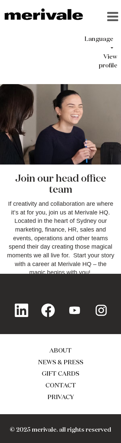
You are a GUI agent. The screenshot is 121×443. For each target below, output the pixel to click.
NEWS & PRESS (60, 363)
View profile (108, 61)
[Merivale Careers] (43, 14)
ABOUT (60, 351)
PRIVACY (60, 397)
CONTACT (60, 386)
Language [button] (98, 39)
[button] (104, 17)
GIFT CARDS (60, 374)
